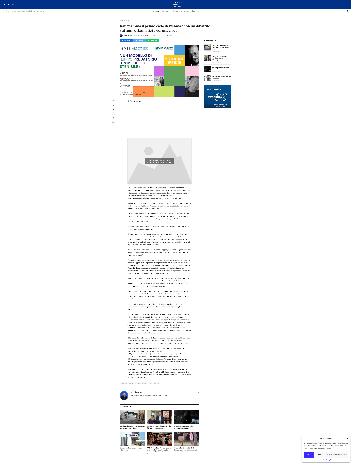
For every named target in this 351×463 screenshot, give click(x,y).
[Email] (113, 122)
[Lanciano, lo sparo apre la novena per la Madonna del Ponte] (132, 417)
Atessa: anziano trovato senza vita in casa (131, 449)
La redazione (185, 11)
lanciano (144, 383)
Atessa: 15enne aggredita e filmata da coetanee (184, 427)
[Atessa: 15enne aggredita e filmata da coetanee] (186, 417)
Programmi (166, 11)
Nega (320, 455)
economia (124, 383)
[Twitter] (113, 109)
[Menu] (347, 11)
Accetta (309, 455)
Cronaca (146, 35)
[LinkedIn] (113, 114)
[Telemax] (175, 4)
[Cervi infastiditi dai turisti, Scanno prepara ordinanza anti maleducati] (186, 439)
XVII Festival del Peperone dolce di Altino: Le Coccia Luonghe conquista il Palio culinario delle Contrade (159, 451)
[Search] (347, 4)
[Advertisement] (159, 120)
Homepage (156, 11)
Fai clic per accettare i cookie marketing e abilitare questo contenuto (159, 161)
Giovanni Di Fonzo (134, 383)
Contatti (175, 11)
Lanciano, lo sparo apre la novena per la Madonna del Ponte (132, 427)
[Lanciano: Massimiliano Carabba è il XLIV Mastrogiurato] (159, 417)
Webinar (156, 383)
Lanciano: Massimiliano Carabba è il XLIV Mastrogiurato (28, 11)
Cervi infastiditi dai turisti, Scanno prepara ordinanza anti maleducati (185, 450)
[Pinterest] (113, 118)
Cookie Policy (321, 460)
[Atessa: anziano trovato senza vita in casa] (132, 439)
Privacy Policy (330, 460)
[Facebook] (113, 105)
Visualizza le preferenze (337, 455)
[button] (347, 438)
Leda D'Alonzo (129, 35)
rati (151, 383)
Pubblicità (195, 11)
